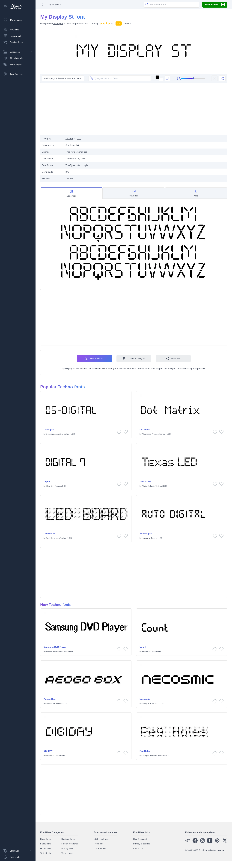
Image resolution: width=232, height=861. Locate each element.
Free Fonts (99, 844)
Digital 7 (48, 481)
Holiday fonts (67, 848)
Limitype (145, 703)
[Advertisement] (133, 110)
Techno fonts (67, 853)
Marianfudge (147, 486)
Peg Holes (145, 751)
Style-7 (49, 486)
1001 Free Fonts (101, 839)
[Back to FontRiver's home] (15, 6)
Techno (69, 138)
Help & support (140, 839)
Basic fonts (45, 839)
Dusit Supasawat (53, 434)
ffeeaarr (49, 703)
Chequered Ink (148, 755)
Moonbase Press (149, 434)
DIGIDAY (48, 751)
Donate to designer (136, 358)
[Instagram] (202, 842)
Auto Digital (146, 533)
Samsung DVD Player (55, 647)
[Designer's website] (77, 145)
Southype (58, 23)
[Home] (42, 4)
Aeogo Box (50, 699)
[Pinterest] (217, 842)
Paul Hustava (52, 538)
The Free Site (100, 848)
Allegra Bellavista (53, 651)
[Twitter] (224, 842)
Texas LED (145, 481)
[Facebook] (195, 842)
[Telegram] (187, 842)
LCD (79, 138)
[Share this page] (222, 78)
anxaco (145, 538)
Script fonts (45, 853)
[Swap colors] (167, 78)
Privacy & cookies (141, 844)
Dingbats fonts (68, 839)
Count (143, 647)
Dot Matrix (145, 429)
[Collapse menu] (5, 6)
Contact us (138, 848)
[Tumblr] (209, 842)
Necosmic (145, 699)
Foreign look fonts (69, 844)
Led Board (49, 533)
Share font (175, 358)
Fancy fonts (45, 844)
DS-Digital (49, 429)
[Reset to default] (214, 78)
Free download (96, 358)
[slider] (193, 78)
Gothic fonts (45, 848)
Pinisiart (145, 651)
